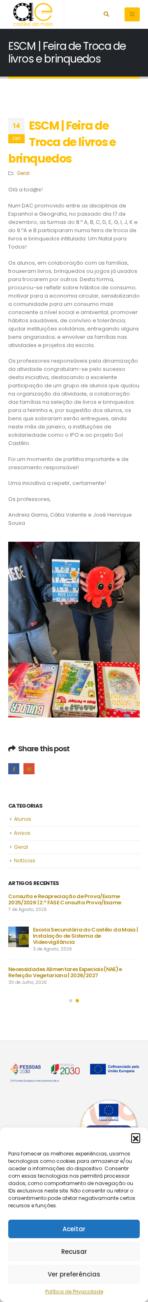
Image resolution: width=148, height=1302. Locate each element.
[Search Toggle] (106, 14)
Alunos (22, 818)
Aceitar (74, 1229)
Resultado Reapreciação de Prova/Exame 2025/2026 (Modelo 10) (63, 966)
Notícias (24, 860)
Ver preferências (74, 1274)
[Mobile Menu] (132, 14)
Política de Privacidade (74, 1291)
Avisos (22, 832)
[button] (136, 1138)
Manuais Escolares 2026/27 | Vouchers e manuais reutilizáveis (72, 899)
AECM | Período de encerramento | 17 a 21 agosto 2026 (70, 933)
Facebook (13, 768)
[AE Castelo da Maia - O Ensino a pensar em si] (32, 14)
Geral (23, 173)
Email (29, 768)
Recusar (74, 1251)
